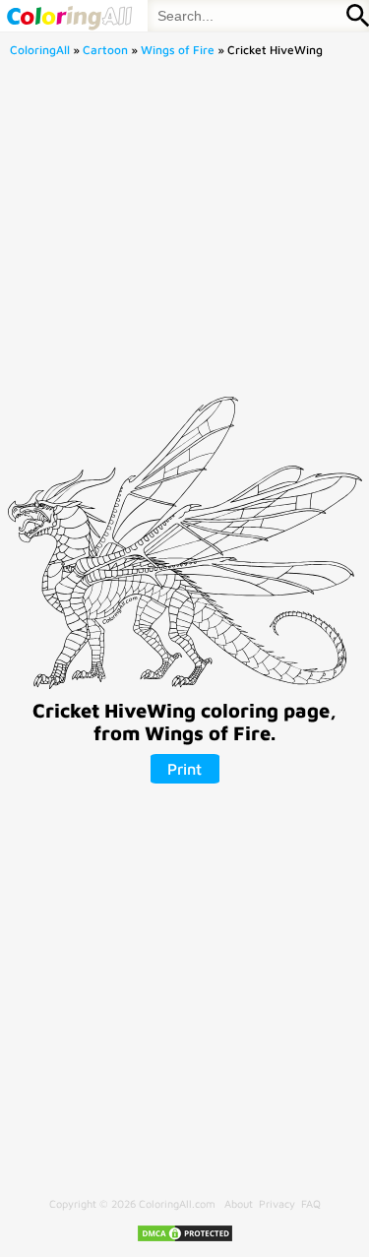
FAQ (311, 1203)
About (238, 1203)
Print (184, 769)
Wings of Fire (178, 49)
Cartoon (105, 49)
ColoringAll (40, 49)
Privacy (277, 1203)
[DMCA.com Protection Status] (185, 1238)
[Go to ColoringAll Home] (69, 15)
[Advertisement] (184, 233)
